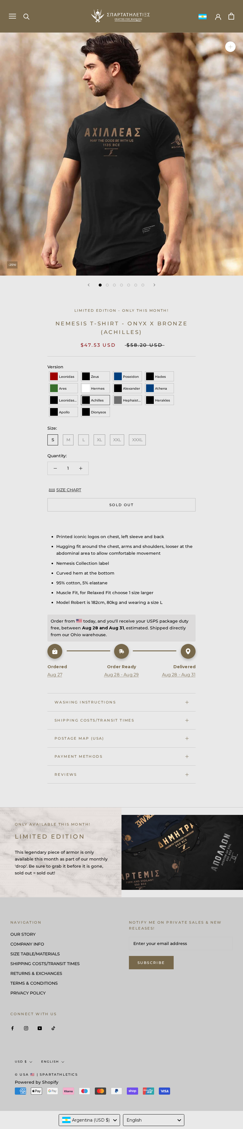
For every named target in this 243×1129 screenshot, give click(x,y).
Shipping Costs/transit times (94, 720)
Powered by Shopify (36, 1082)
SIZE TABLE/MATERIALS (35, 954)
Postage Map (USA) (79, 738)
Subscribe (151, 962)
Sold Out (121, 505)
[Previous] (88, 285)
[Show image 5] (128, 285)
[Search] (26, 16)
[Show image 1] (100, 285)
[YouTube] (40, 1027)
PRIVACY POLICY (28, 993)
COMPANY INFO (27, 944)
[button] (63, 376)
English (50, 1062)
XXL (117, 439)
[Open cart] (231, 16)
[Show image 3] (114, 285)
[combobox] (89, 1120)
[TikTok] (53, 1027)
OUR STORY (23, 934)
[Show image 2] (107, 285)
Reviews (66, 774)
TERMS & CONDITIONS (34, 983)
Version (55, 367)
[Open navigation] (12, 16)
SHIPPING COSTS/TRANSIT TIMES (45, 963)
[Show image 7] (142, 285)
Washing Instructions (85, 702)
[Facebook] (12, 1027)
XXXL (137, 439)
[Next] (154, 285)
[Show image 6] (135, 285)
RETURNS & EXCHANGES (36, 973)
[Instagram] (26, 1027)
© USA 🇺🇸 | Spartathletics (46, 1074)
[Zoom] (230, 46)
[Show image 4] (121, 285)
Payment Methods (79, 756)
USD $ (21, 1062)
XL (99, 439)
